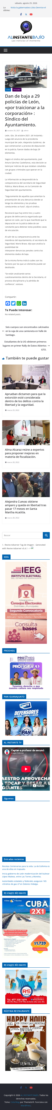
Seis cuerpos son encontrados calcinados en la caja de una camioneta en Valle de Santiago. (27, 331)
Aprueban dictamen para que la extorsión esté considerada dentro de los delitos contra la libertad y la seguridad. (25, 399)
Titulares (16, 90)
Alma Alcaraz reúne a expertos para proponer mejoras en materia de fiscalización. (24, 453)
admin (26, 130)
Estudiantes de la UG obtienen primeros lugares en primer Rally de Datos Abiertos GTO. (24, 345)
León (8, 90)
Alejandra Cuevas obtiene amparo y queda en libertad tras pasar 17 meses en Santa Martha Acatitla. (25, 507)
